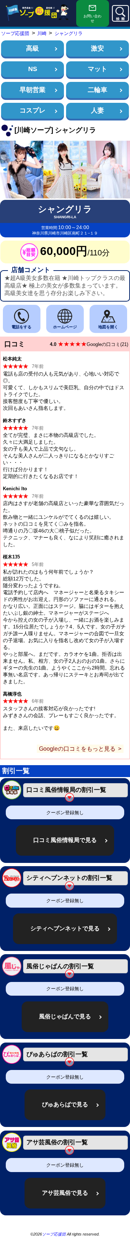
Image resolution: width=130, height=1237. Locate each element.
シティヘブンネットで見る (65, 928)
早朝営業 (33, 89)
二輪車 (97, 89)
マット (97, 69)
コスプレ (33, 110)
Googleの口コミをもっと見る (77, 749)
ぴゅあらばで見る (65, 1104)
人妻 (97, 110)
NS (32, 69)
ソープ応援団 (54, 1234)
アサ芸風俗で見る (65, 1193)
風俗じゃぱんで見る (65, 1016)
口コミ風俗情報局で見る (65, 840)
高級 (32, 48)
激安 (97, 48)
